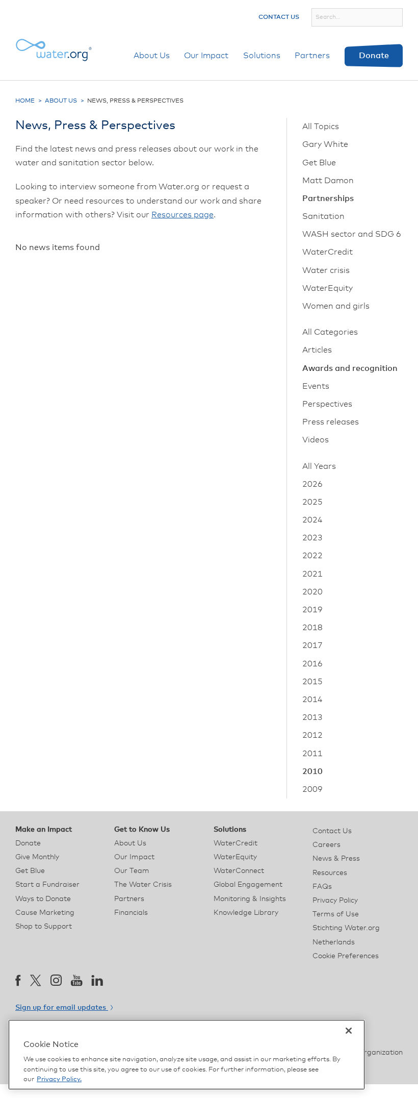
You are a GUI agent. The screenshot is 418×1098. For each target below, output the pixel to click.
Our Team (131, 871)
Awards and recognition (350, 368)
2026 (312, 484)
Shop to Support (43, 926)
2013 (312, 717)
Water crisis (326, 270)
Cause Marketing (44, 912)
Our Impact (206, 56)
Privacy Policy (335, 900)
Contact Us (278, 17)
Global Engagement (248, 884)
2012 (312, 735)
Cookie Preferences (345, 956)
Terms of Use (335, 914)
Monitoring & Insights (250, 899)
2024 (312, 520)
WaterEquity (327, 288)
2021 (312, 574)
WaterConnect (239, 871)
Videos (315, 440)
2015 (312, 682)
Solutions (261, 56)
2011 (312, 754)
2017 (312, 645)
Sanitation (323, 216)
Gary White (325, 144)
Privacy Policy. (59, 1079)
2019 (312, 610)
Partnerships (328, 198)
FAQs (322, 886)
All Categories (330, 332)
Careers (326, 845)
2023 (312, 538)
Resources (329, 873)
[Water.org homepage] (53, 50)
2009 (312, 789)
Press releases (330, 422)
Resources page (182, 215)
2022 (312, 556)
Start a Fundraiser (47, 884)
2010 (312, 771)
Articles (317, 350)
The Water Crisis (143, 884)
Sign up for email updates (61, 1007)
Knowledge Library (246, 912)
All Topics (320, 126)
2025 (312, 502)
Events (315, 386)
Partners (312, 56)
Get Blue (319, 163)
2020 (312, 592)
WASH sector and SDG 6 (351, 234)
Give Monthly (37, 857)
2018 (312, 627)
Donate (374, 56)
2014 (312, 699)
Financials (131, 912)
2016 (312, 664)
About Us (152, 56)
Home (25, 101)
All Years (319, 466)
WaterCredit (327, 252)
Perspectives (327, 404)
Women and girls (336, 306)
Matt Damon (328, 181)
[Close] (348, 1030)
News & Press (336, 858)
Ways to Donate (43, 899)
